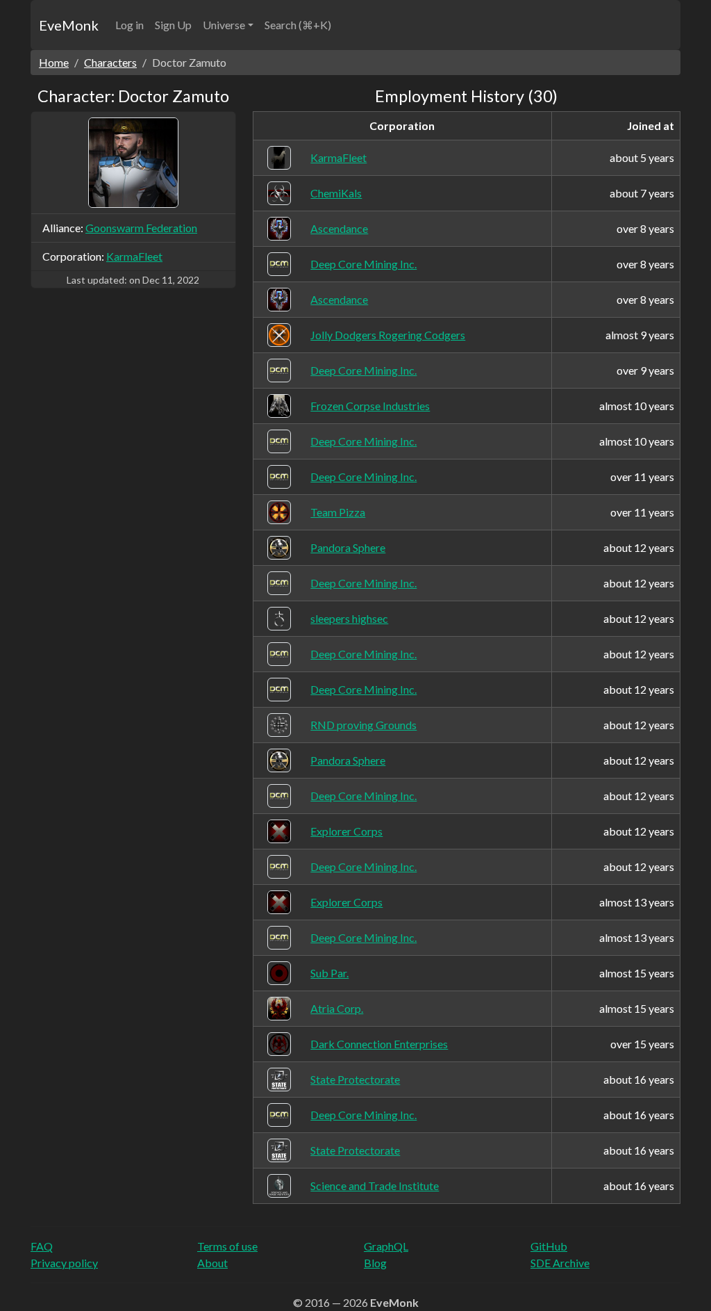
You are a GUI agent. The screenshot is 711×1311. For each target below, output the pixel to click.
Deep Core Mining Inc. (363, 263)
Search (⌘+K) (298, 24)
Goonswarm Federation (141, 227)
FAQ (42, 1246)
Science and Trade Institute (374, 1185)
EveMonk (69, 25)
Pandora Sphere (347, 547)
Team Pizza (337, 512)
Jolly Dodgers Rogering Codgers (387, 334)
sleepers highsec (349, 618)
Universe (224, 24)
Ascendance (339, 228)
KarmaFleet (134, 256)
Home (54, 62)
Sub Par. (329, 972)
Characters (110, 62)
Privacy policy (64, 1262)
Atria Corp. (336, 1008)
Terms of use (227, 1246)
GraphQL (386, 1246)
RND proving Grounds (363, 724)
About (212, 1262)
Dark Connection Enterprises (379, 1043)
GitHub (548, 1246)
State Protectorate (355, 1079)
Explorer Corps (346, 831)
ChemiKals (336, 193)
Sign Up (173, 24)
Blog (375, 1262)
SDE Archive (559, 1262)
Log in (129, 24)
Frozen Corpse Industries (370, 405)
